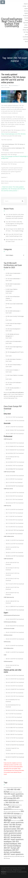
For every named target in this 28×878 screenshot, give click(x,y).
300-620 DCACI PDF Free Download (14, 503)
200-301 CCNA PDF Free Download (14, 426)
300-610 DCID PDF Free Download (14, 496)
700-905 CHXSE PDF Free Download (14, 753)
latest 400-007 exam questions (13, 838)
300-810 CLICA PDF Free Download (14, 543)
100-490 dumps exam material (15, 792)
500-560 (5, 815)
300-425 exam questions (12, 799)
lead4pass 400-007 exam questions (13, 853)
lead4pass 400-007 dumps (12, 844)
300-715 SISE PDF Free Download (14, 516)
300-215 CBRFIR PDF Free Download (15, 606)
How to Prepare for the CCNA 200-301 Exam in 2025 (14, 240)
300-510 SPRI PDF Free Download (14, 479)
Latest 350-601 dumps (13, 834)
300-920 (21, 813)
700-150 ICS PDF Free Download (14, 717)
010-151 (5, 787)
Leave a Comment (5, 87)
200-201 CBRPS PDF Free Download (15, 433)
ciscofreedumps (14, 85)
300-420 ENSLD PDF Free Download (15, 453)
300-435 (13, 809)
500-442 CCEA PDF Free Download (14, 686)
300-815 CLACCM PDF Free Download (12, 548)
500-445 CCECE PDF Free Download (14, 696)
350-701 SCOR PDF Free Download (14, 509)
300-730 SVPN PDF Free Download (14, 526)
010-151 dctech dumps (11, 787)
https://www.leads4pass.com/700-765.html (13, 134)
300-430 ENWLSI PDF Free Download (15, 462)
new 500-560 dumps (18, 856)
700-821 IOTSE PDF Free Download (14, 738)
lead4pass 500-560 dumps (9, 856)
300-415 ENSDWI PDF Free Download (15, 450)
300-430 (8, 802)
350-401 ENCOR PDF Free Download (15, 443)
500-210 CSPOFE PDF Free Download (15, 679)
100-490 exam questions (13, 794)
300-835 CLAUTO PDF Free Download (12, 588)
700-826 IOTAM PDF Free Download (15, 741)
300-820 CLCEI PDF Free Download (14, 552)
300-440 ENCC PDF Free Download (14, 465)
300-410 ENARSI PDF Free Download (15, 446)
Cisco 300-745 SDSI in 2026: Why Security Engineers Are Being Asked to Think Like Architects (14, 223)
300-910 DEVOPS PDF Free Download (12, 593)
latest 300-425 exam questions (12, 832)
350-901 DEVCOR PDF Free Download (12, 563)
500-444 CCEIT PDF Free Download (14, 692)
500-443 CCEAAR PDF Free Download (15, 689)
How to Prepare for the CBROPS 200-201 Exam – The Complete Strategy (15, 230)
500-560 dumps (10, 815)
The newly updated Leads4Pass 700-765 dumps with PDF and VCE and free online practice (13, 78)
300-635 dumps (13, 813)
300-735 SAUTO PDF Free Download (15, 584)
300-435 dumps (18, 809)
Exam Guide (9, 275)
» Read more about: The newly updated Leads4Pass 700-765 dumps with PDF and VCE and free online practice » (13, 188)
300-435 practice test (16, 811)
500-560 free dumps (17, 815)
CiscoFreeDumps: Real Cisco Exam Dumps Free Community (12, 22)
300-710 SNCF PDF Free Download (14, 513)
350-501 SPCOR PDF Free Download (15, 475)
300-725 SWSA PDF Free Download (14, 523)
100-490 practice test (8, 796)
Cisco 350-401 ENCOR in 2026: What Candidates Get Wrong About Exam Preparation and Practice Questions (15, 216)
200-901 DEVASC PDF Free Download (15, 430)
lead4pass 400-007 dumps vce (11, 851)
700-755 (8, 817)
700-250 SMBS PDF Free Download (14, 727)
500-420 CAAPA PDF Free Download (15, 682)
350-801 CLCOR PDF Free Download (15, 540)
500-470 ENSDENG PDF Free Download (13, 700)
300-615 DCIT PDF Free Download (14, 499)
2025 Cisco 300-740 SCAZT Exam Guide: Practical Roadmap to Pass (14, 235)
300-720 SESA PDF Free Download (14, 520)
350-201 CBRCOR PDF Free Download (12, 602)
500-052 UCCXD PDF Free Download (15, 675)
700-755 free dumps (15, 820)
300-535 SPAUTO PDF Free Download (12, 579)
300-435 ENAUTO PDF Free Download (12, 568)
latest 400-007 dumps (12, 836)
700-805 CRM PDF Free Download (14, 734)
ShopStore (3, 872)
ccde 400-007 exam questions (13, 821)
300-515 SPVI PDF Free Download (14, 482)
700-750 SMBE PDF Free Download (14, 731)
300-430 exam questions (11, 808)
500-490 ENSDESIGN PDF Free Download (13, 706)
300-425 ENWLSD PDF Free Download (12, 457)
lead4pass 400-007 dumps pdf (12, 847)
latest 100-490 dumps (12, 824)
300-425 (15, 796)
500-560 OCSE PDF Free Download (14, 710)
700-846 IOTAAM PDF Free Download (12, 749)
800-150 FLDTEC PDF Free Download (15, 420)
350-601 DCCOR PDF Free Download (15, 492)
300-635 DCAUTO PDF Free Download (12, 574)
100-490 (10, 789)
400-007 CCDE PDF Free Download (14, 658)
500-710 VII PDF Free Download (13, 713)
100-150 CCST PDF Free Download (14, 417)
